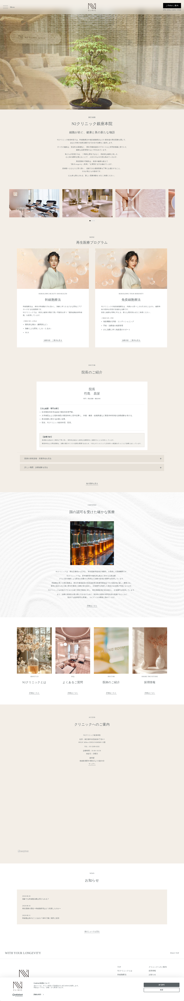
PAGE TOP (174, 953)
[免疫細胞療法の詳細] (131, 297)
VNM (179, 10)
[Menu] (5, 7)
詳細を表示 (37, 994)
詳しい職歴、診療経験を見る (36, 467)
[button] (89, 220)
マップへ (92, 764)
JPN (164, 10)
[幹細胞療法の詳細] (53, 297)
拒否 (161, 990)
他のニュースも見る (92, 931)
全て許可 (162, 985)
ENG (169, 10)
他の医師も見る (92, 483)
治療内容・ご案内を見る (53, 340)
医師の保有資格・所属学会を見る (37, 458)
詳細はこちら (92, 606)
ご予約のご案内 (172, 6)
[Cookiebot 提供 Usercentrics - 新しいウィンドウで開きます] (18, 995)
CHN (174, 10)
